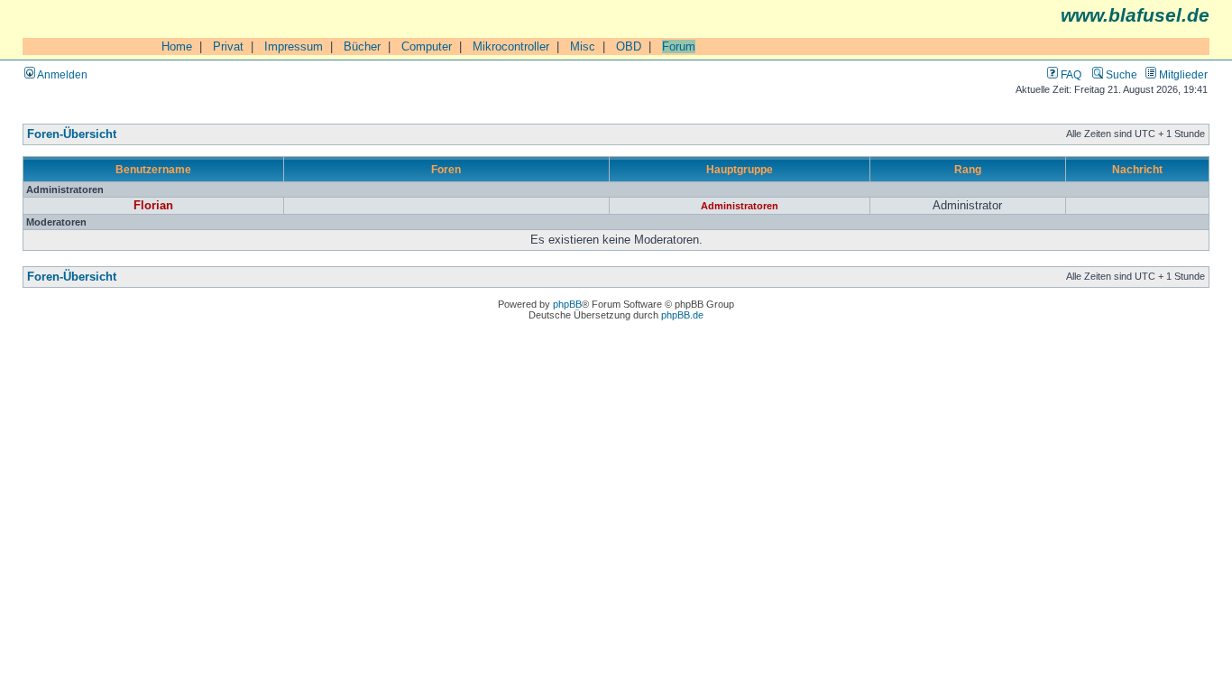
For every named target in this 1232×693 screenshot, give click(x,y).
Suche (1120, 74)
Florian (153, 205)
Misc (582, 46)
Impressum (293, 46)
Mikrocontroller (511, 46)
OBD (628, 46)
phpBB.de (682, 315)
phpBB (567, 304)
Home (176, 46)
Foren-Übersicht (71, 134)
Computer (426, 46)
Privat (228, 46)
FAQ (1069, 74)
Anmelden (61, 74)
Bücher (362, 46)
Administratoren (739, 205)
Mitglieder (1182, 74)
